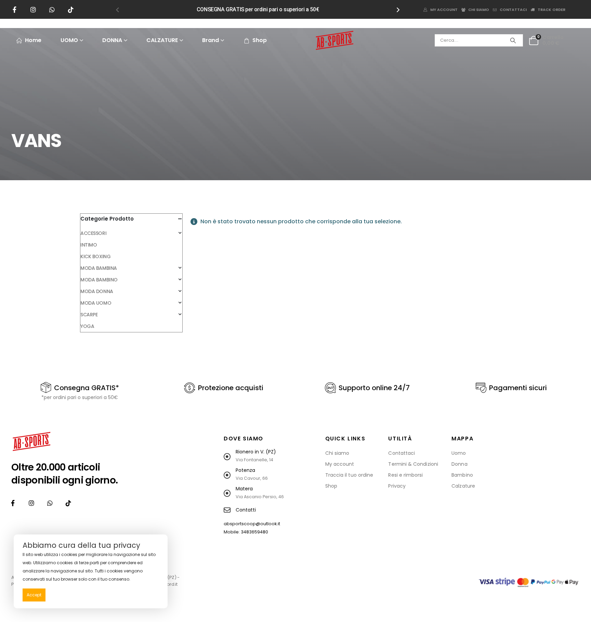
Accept (34, 595)
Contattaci (513, 9)
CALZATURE (162, 40)
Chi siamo (478, 9)
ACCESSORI (93, 233)
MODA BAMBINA (98, 268)
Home (33, 40)
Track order (551, 9)
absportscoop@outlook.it (252, 524)
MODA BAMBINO (99, 279)
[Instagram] (33, 9)
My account (444, 9)
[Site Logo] (334, 40)
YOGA (87, 326)
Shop (259, 40)
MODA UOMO (95, 303)
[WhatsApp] (52, 9)
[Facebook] (14, 9)
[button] (117, 9)
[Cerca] (513, 40)
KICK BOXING (95, 256)
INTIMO (88, 244)
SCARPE (88, 314)
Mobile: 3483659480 (246, 532)
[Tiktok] (71, 9)
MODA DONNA (96, 291)
